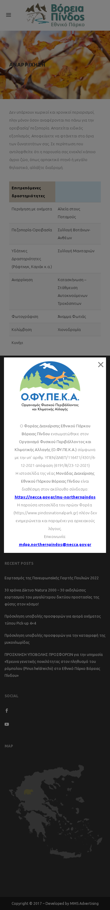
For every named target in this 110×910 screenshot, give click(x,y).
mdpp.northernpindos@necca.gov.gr (55, 544)
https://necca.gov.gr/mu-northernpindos (55, 497)
